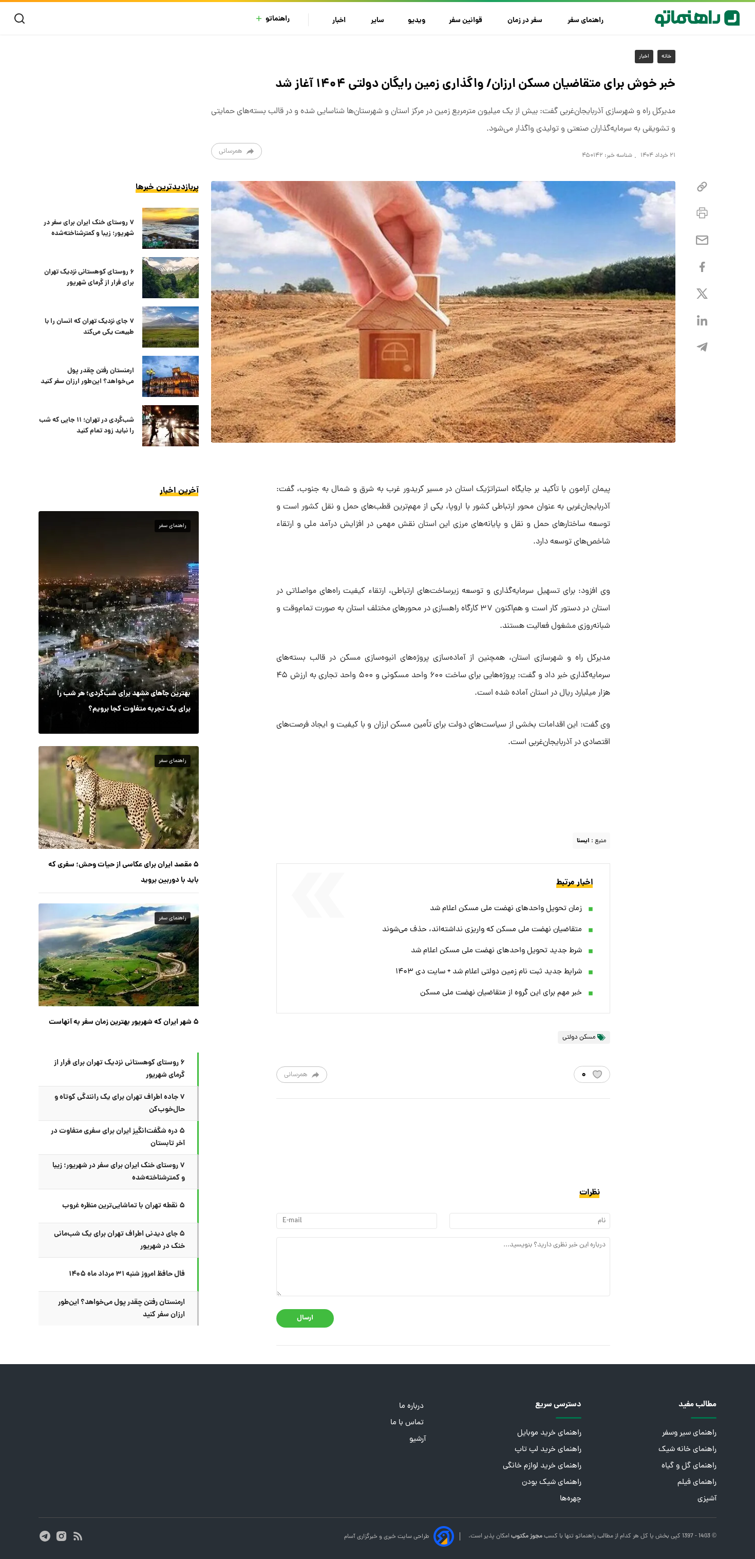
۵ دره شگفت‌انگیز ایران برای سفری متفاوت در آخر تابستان (118, 1137)
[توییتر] (702, 293)
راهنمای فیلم (696, 1483)
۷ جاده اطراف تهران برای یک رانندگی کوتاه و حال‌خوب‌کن (119, 1103)
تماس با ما (408, 1423)
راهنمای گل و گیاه (689, 1466)
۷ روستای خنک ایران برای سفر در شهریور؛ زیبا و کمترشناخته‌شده (89, 228)
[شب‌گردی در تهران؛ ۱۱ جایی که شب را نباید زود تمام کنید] (170, 425)
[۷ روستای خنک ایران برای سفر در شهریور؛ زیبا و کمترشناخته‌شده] (170, 228)
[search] (21, 18)
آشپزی (706, 1499)
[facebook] (702, 267)
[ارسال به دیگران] (702, 240)
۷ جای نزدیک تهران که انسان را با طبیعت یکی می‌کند (89, 327)
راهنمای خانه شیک (687, 1450)
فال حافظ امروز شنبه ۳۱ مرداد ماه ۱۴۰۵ (127, 1274)
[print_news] (702, 213)
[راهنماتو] (697, 18)
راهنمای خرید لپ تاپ (548, 1450)
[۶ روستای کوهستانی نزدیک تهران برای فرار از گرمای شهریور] (170, 277)
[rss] (77, 1536)
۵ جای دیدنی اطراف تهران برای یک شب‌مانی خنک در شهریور (119, 1240)
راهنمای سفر (586, 20)
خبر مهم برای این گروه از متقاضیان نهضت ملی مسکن (501, 993)
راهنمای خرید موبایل (549, 1433)
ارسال (305, 1318)
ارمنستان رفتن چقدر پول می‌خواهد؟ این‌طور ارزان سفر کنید (87, 376)
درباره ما (412, 1406)
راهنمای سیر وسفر (689, 1433)
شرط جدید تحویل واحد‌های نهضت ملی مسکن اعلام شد (496, 951)
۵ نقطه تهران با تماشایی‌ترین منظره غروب (123, 1205)
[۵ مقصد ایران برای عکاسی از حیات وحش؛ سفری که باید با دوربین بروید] (119, 797)
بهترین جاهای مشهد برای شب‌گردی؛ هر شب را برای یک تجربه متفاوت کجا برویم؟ (124, 701)
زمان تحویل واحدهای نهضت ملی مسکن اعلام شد (506, 909)
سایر (377, 20)
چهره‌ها (570, 1499)
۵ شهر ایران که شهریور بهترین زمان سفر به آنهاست (124, 1022)
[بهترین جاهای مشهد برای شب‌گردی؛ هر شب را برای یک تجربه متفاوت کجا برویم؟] (119, 622)
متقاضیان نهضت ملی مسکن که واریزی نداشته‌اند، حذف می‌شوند (482, 930)
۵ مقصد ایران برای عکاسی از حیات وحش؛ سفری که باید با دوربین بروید (123, 872)
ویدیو (416, 20)
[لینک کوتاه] (702, 187)
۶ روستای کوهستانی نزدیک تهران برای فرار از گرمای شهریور (89, 277)
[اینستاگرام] (61, 1536)
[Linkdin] (702, 320)
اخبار (339, 20)
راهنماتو (278, 19)
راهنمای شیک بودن (551, 1483)
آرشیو (417, 1439)
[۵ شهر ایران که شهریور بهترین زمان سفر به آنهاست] (119, 954)
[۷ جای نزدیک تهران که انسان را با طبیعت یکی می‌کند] (170, 327)
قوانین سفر (466, 20)
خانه (666, 56)
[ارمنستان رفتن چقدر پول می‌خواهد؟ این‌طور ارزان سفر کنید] (170, 376)
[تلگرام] (702, 347)
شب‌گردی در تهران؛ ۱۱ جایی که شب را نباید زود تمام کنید (86, 426)
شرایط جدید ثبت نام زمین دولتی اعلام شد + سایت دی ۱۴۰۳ (488, 972)
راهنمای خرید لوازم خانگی (542, 1466)
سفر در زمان (525, 20)
